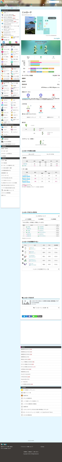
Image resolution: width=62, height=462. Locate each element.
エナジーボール (26, 177)
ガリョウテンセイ (33, 261)
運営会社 (30, 451)
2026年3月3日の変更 (25, 98)
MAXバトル (41, 112)
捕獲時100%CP (50, 117)
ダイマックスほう (33, 264)
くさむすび (25, 180)
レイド (28, 112)
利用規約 (25, 451)
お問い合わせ (35, 451)
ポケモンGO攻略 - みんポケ (12, 2)
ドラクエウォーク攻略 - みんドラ (27, 446)
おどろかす (32, 251)
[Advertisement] (41, 199)
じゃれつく (25, 175)
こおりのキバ (32, 255)
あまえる (25, 163)
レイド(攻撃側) (28, 219)
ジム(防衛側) (53, 219)
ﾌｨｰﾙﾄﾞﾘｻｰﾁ (53, 108)
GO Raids (42, 446)
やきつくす (32, 247)
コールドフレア (32, 257)
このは (24, 165)
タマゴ (41, 108)
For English (57, 38)
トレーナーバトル (50, 154)
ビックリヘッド (32, 249)
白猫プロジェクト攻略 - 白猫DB (6, 446)
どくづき (31, 263)
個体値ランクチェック (31, 117)
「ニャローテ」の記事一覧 (41, 307)
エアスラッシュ (32, 259)
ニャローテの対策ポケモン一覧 (41, 269)
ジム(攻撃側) (40, 219)
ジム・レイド (31, 154)
